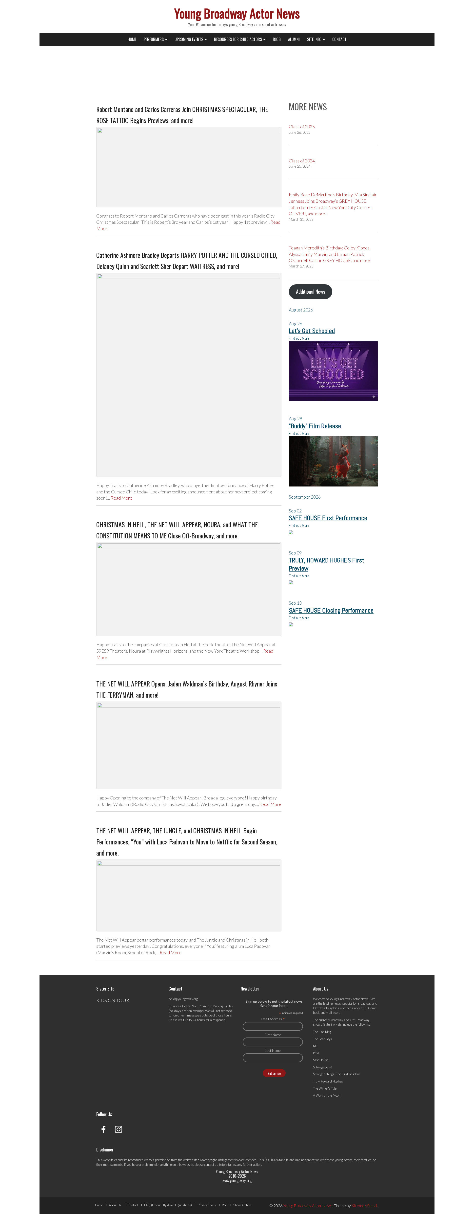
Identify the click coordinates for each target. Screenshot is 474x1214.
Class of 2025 (302, 126)
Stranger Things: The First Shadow (336, 1074)
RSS (224, 1205)
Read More (121, 498)
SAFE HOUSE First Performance (328, 518)
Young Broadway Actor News (237, 13)
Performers (154, 39)
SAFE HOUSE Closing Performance (331, 610)
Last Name (273, 1050)
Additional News (310, 291)
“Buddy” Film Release (315, 426)
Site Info (314, 39)
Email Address (273, 1018)
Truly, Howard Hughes (328, 1081)
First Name (273, 1035)
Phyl (316, 1053)
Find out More (299, 338)
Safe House (320, 1060)
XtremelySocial (364, 1205)
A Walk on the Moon (326, 1095)
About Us (115, 1205)
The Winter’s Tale (324, 1088)
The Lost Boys (322, 1039)
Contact (339, 39)
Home (132, 39)
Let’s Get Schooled (312, 331)
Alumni (294, 39)
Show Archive (242, 1205)
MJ (315, 1046)
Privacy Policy (207, 1205)
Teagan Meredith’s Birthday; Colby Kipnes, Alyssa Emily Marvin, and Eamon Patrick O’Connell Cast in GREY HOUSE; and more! (330, 254)
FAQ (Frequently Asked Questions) (168, 1205)
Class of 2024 (302, 160)
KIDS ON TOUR (112, 1000)
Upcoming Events (189, 39)
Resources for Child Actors (238, 39)
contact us (211, 1165)
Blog (277, 39)
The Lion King (322, 1032)
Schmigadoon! (322, 1067)
